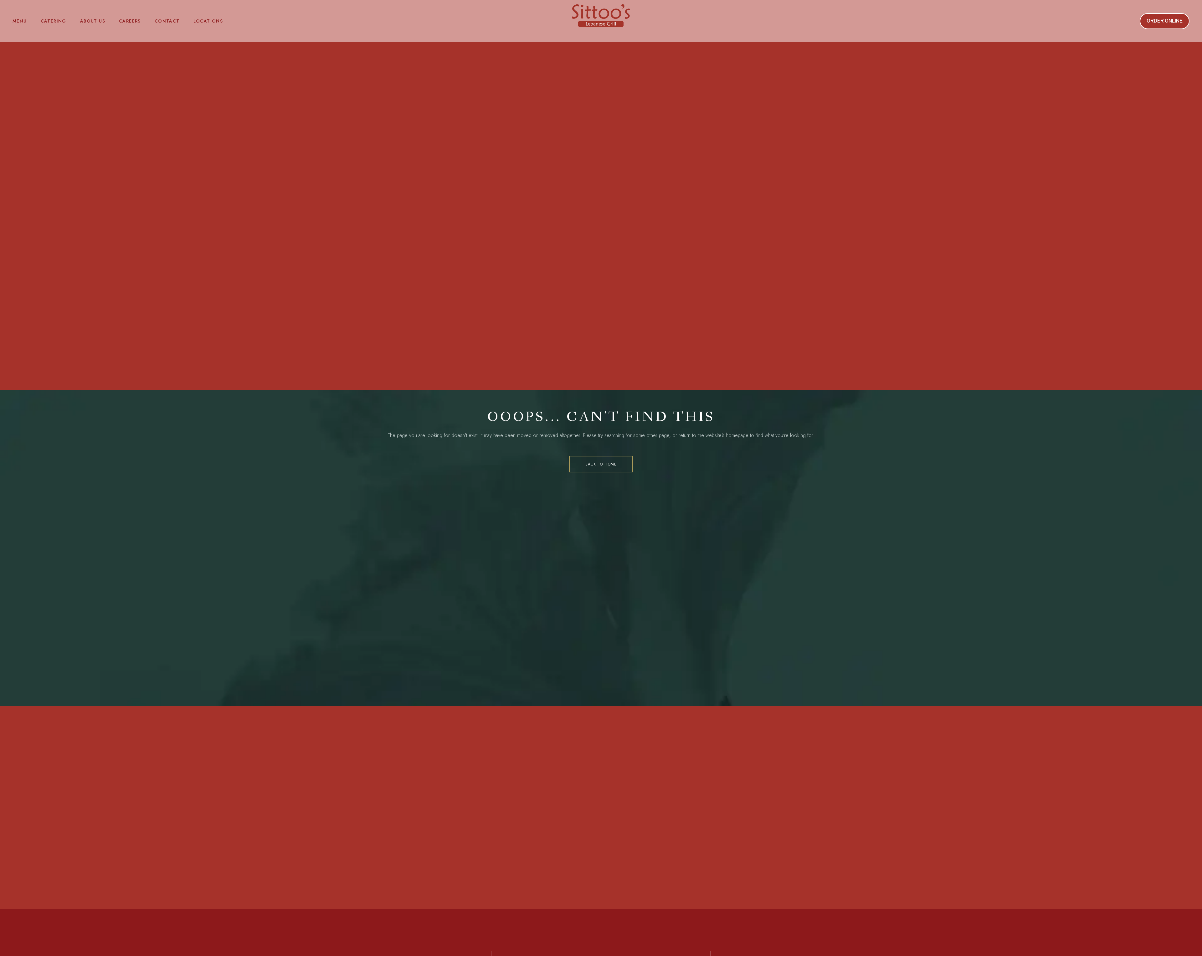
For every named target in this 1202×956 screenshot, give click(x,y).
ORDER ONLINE (1165, 21)
